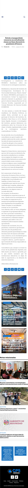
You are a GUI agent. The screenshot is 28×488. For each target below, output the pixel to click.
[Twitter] (8, 77)
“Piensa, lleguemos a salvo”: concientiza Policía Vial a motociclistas (13, 409)
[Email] (15, 77)
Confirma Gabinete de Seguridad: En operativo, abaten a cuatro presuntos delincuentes (12, 436)
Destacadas (7, 292)
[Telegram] (19, 77)
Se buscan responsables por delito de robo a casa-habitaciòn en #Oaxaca (20, 452)
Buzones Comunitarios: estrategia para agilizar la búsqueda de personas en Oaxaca (14, 383)
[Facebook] (5, 77)
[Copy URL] (22, 77)
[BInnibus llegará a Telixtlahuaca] (14, 287)
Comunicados (7, 302)
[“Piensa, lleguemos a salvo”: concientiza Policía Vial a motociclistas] (14, 396)
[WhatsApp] (12, 77)
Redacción (6, 46)
